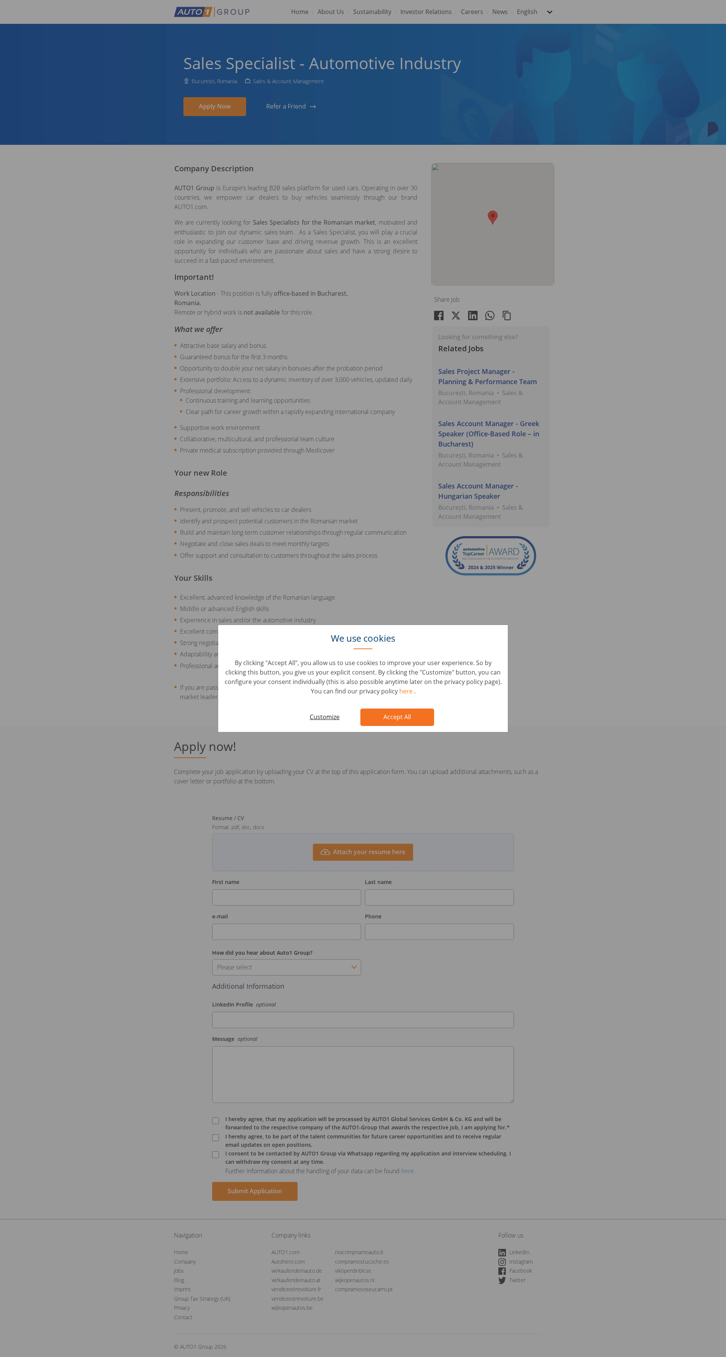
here (406, 691)
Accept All (397, 717)
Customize (325, 717)
